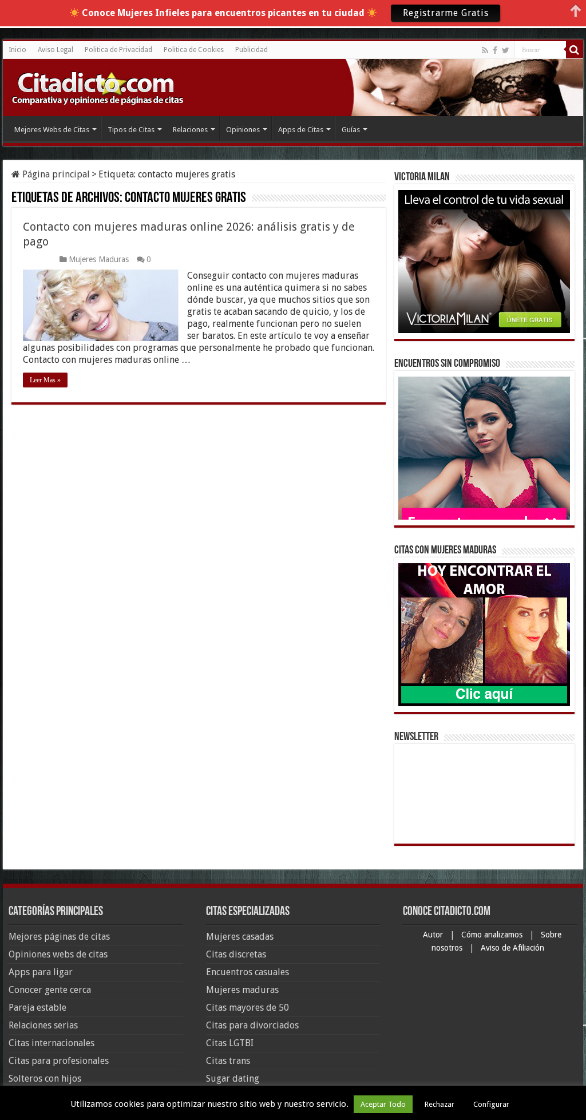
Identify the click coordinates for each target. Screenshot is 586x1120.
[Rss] (485, 50)
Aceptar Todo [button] (383, 1104)
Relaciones (190, 129)
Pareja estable (37, 1007)
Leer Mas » (45, 380)
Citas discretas (236, 954)
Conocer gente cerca (50, 989)
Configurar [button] (491, 1104)
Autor (434, 934)
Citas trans (228, 1060)
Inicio (17, 50)
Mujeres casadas (240, 936)
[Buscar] (574, 49)
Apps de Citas (300, 129)
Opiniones (243, 129)
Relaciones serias (43, 1025)
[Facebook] (495, 50)
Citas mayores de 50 (247, 1007)
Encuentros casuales (247, 972)
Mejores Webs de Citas (51, 129)
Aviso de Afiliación (512, 947)
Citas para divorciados (252, 1025)
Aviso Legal (55, 50)
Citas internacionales (51, 1043)
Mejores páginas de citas (59, 936)
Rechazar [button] (439, 1104)
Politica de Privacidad (118, 50)
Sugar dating (232, 1078)
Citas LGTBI (230, 1043)
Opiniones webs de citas (58, 954)
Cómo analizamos (493, 934)
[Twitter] (505, 50)
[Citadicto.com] (97, 87)
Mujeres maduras (242, 989)
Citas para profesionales (59, 1060)
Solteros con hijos (45, 1078)
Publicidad (251, 50)
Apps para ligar (41, 972)
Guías (351, 129)
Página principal (55, 174)
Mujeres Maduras (99, 259)
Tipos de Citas (131, 129)
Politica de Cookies (194, 50)
